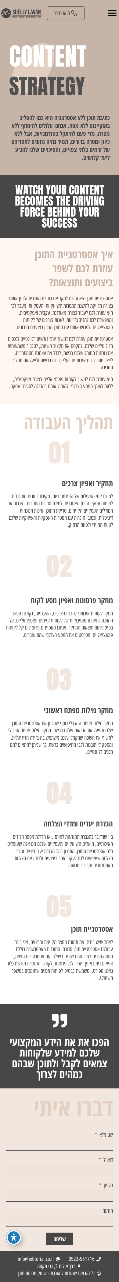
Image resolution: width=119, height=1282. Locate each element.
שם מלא (105, 1134)
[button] (112, 13)
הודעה (108, 1210)
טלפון (108, 1185)
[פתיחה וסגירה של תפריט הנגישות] (13, 1237)
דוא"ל (107, 1160)
